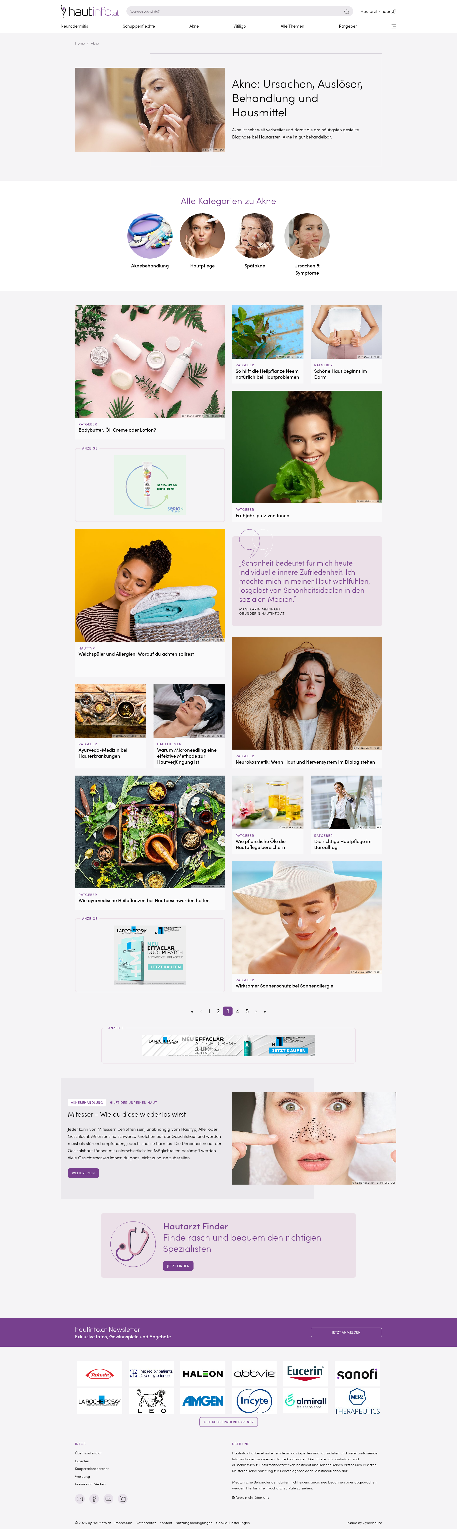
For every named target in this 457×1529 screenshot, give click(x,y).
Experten (82, 1460)
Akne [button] (194, 26)
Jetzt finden (178, 1265)
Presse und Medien (90, 1484)
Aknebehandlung (87, 1102)
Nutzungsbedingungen (194, 1522)
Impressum (123, 1522)
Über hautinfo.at (88, 1453)
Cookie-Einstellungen (233, 1522)
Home (80, 43)
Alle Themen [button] (292, 26)
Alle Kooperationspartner (229, 1422)
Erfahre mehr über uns (250, 1497)
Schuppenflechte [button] (139, 26)
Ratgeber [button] (348, 26)
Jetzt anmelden (346, 1332)
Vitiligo (239, 26)
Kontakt (166, 1522)
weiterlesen (83, 1173)
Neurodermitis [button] (74, 26)
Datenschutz (146, 1522)
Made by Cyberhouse (365, 1522)
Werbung (82, 1476)
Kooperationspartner (92, 1468)
